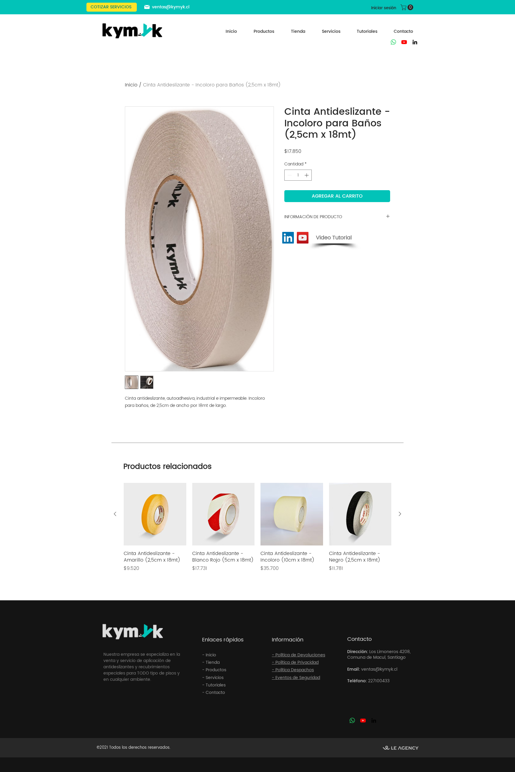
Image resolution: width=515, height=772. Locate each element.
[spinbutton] (298, 175)
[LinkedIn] (415, 42)
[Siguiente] (400, 513)
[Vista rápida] (155, 514)
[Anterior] (115, 513)
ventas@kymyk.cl (171, 7)
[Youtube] (404, 42)
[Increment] (307, 175)
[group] (257, 531)
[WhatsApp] (393, 42)
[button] (408, 7)
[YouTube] (302, 238)
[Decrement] (289, 175)
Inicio (131, 85)
